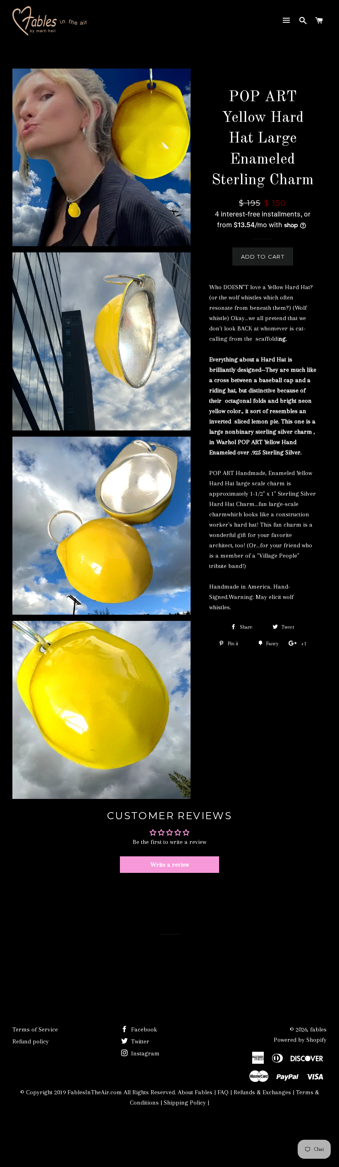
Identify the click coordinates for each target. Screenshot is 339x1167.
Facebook (143, 1029)
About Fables (194, 1092)
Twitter (139, 1041)
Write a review (169, 864)
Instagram (144, 1053)
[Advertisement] (162, 1132)
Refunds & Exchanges (262, 1092)
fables (318, 1029)
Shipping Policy (185, 1102)
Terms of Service (35, 1029)
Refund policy (30, 1041)
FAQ (223, 1092)
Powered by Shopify (300, 1039)
